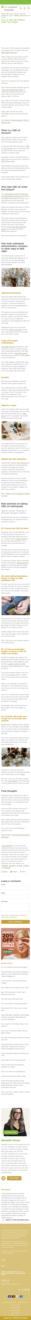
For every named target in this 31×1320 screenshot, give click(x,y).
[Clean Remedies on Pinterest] (22, 1289)
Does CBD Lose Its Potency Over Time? (15, 987)
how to (11, 15)
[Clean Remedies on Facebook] (19, 1289)
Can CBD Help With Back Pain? (12, 999)
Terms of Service (15, 1305)
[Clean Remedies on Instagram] (26, 1289)
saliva (23, 774)
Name (3, 884)
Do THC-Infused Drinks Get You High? (14, 967)
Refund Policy (15, 1310)
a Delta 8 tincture (21, 539)
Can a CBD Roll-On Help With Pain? (13, 1060)
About (3, 1260)
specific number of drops (17, 664)
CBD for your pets (15, 329)
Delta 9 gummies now (8, 52)
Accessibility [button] (15, 1313)
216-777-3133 (5, 1282)
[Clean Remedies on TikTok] (29, 1289)
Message (4, 901)
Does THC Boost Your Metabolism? (13, 1071)
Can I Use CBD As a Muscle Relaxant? (14, 1003)
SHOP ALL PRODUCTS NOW (15, 1318)
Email (3, 893)
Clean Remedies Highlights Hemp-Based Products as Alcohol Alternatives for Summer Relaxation (15, 1017)
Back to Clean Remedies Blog (17, 1220)
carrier (3, 159)
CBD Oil (3, 14)
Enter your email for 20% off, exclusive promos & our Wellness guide (13, 1273)
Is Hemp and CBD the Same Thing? (13, 1076)
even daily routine (21, 353)
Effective (16, 14)
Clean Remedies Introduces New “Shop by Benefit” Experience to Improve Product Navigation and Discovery (14, 1047)
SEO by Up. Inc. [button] (15, 1315)
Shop (3, 1266)
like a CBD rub (22, 463)
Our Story (14, 1178)
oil (7, 159)
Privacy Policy (16, 1307)
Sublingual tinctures (8, 346)
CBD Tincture (9, 14)
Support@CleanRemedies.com (10, 1284)
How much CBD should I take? (12, 90)
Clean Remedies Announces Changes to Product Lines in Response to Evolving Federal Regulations (15, 974)
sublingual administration (20, 15)
